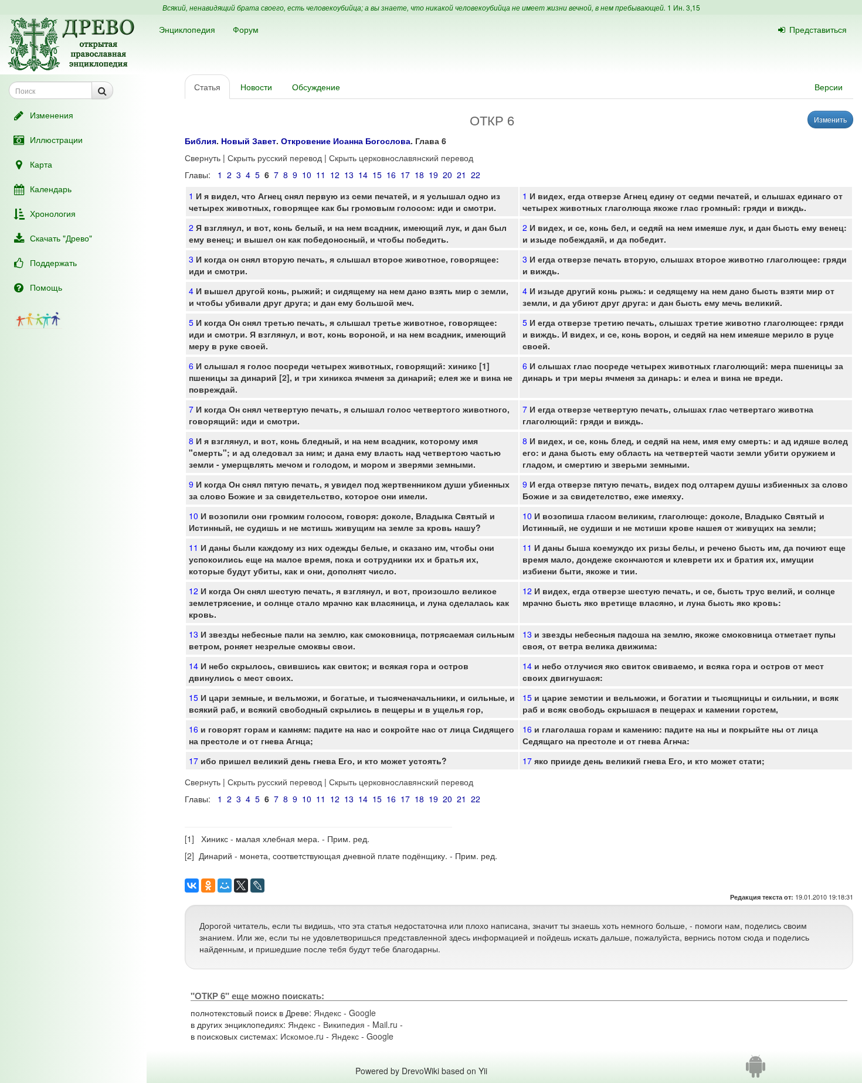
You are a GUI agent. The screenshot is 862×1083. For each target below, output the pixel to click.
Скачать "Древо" (61, 238)
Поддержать (53, 262)
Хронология (53, 213)
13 (349, 174)
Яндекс (327, 1013)
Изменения (51, 115)
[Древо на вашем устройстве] (755, 1071)
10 (306, 174)
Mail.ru (385, 1024)
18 (419, 174)
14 (363, 174)
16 (391, 174)
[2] (284, 377)
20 (447, 174)
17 (405, 174)
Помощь (46, 287)
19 (433, 174)
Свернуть (202, 158)
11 (320, 174)
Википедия (344, 1024)
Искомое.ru (302, 1036)
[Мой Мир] (225, 885)
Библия (200, 141)
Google (362, 1013)
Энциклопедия (187, 29)
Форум (246, 29)
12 (335, 174)
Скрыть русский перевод (275, 158)
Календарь (51, 189)
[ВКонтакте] (192, 885)
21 (461, 174)
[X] (241, 885)
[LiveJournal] (257, 885)
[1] (484, 366)
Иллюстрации (56, 139)
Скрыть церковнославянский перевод (401, 158)
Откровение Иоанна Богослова (345, 141)
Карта (41, 164)
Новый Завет (248, 141)
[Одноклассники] (208, 885)
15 (377, 174)
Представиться (818, 29)
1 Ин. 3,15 (683, 7)
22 (475, 174)
